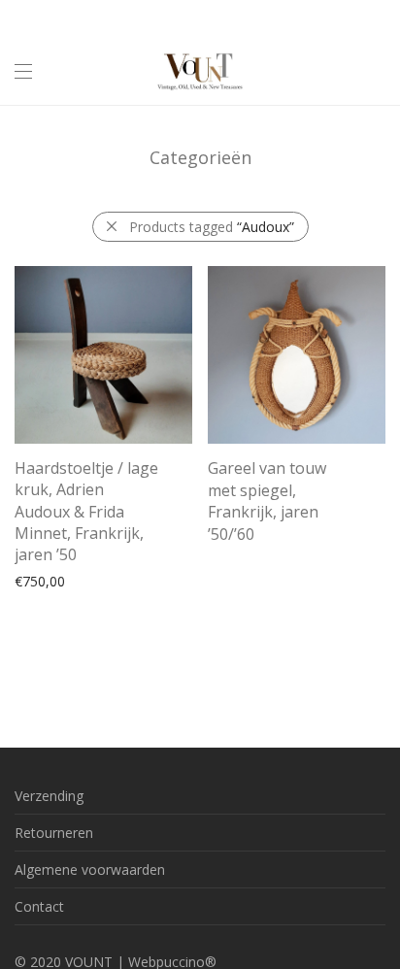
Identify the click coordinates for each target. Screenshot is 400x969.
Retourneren (54, 832)
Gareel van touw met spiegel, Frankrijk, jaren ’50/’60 (267, 500)
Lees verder (235, 529)
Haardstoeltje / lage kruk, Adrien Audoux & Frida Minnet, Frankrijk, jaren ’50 (86, 511)
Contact (39, 906)
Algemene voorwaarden (90, 869)
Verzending (49, 795)
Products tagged (211, 226)
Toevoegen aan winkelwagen (96, 580)
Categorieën (200, 157)
